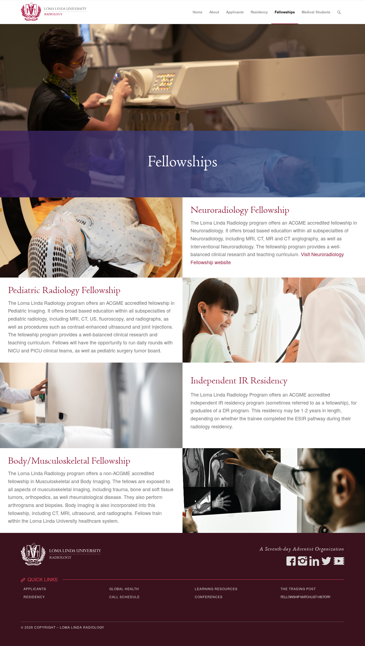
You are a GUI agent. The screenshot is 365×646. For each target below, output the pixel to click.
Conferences (209, 596)
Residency (34, 596)
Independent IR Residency (239, 381)
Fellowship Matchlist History (306, 596)
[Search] (339, 12)
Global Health (124, 588)
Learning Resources (216, 588)
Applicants (35, 588)
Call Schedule (124, 596)
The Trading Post (298, 588)
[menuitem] (197, 12)
